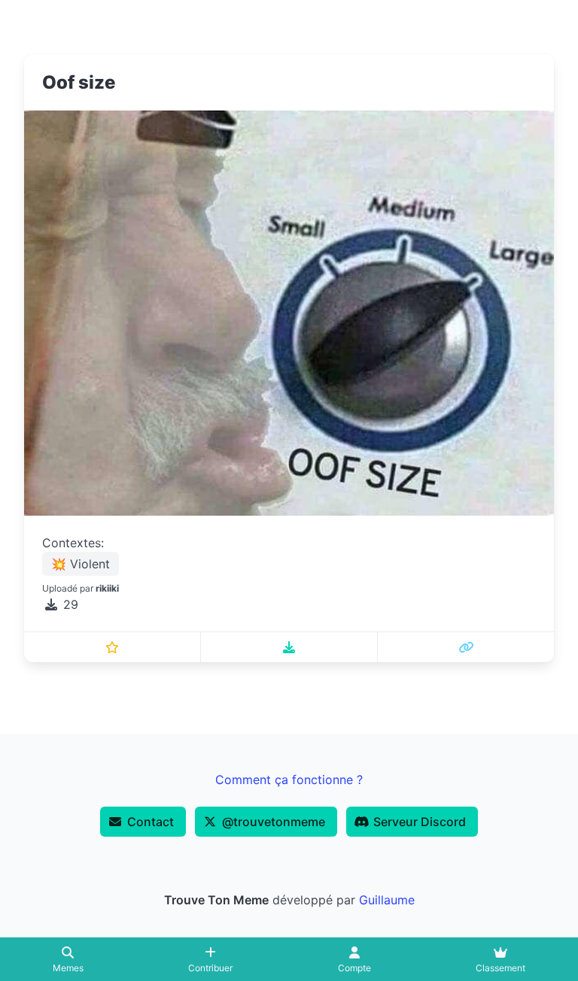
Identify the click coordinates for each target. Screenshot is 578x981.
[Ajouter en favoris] (112, 647)
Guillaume (387, 899)
